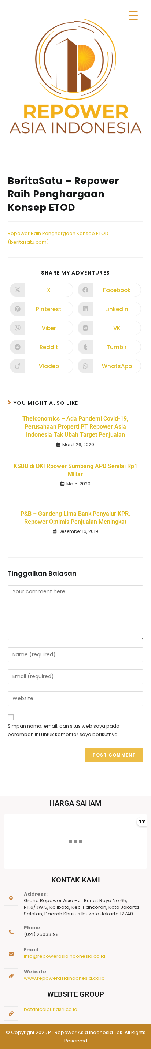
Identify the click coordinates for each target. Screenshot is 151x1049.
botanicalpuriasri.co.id (50, 1009)
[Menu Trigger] (133, 15)
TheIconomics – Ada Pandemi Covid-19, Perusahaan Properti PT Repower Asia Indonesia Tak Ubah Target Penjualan (75, 426)
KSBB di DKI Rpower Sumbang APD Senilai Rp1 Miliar (75, 470)
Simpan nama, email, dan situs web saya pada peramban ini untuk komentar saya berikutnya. (63, 730)
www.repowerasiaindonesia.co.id (64, 978)
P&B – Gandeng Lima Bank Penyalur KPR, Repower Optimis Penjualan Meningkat (75, 517)
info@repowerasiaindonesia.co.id (64, 956)
